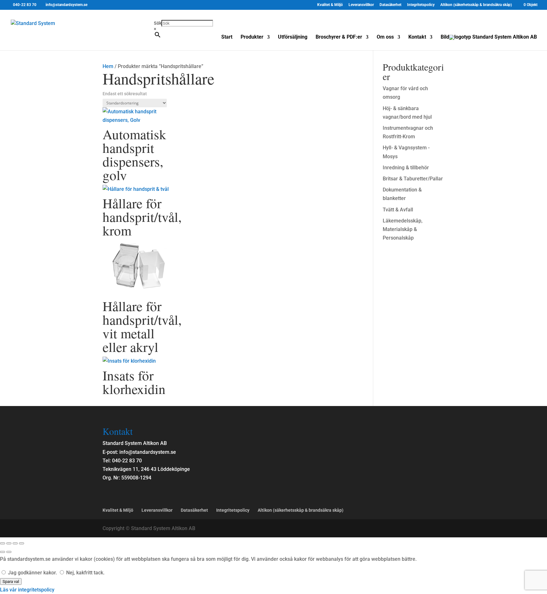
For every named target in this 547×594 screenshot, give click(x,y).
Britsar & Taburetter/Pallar (413, 179)
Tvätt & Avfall (398, 210)
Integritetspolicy (421, 5)
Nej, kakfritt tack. (84, 573)
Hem (108, 66)
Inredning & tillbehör (406, 168)
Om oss (385, 37)
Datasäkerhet (390, 5)
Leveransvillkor (361, 5)
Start (226, 37)
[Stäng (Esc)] (21, 543)
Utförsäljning (292, 37)
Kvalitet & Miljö (330, 5)
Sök (157, 23)
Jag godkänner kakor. (32, 573)
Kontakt (417, 37)
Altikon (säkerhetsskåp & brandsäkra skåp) (476, 5)
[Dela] (15, 543)
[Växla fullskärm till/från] (8, 543)
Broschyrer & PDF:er (339, 37)
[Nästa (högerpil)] (8, 552)
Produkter (252, 37)
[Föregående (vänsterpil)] (2, 552)
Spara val (11, 581)
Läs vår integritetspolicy (27, 590)
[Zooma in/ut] (2, 543)
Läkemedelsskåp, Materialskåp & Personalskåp (403, 229)
